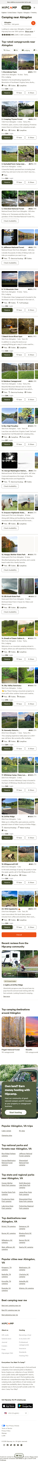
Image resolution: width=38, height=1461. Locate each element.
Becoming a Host (25, 1335)
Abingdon (27, 12)
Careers (4, 1346)
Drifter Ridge (17, 985)
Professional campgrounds (24, 1343)
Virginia (20, 12)
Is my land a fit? (24, 1338)
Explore (4, 12)
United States (12, 12)
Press (3, 1349)
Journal (4, 1342)
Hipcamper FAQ (7, 1353)
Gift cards (5, 1335)
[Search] (33, 23)
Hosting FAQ (23, 1355)
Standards (22, 1352)
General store (6, 1338)
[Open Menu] (34, 8)
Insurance (22, 1348)
